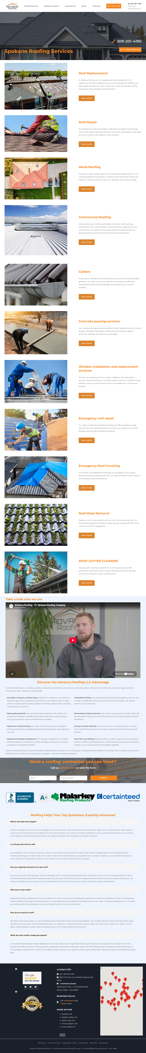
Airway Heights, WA (69, 1024)
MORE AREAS (62, 1035)
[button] (32, 978)
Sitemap (93, 1043)
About (83, 6)
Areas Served (70, 6)
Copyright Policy (69, 1043)
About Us (42, 1043)
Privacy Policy (54, 1043)
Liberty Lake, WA (68, 1020)
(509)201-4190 (67, 767)
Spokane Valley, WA (69, 1017)
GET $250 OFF (113, 6)
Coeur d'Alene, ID (68, 1027)
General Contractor (51, 6)
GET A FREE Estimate (130, 50)
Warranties (103, 1043)
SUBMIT (103, 778)
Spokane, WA (67, 1014)
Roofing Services (31, 6)
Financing (96, 6)
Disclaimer (83, 1043)
